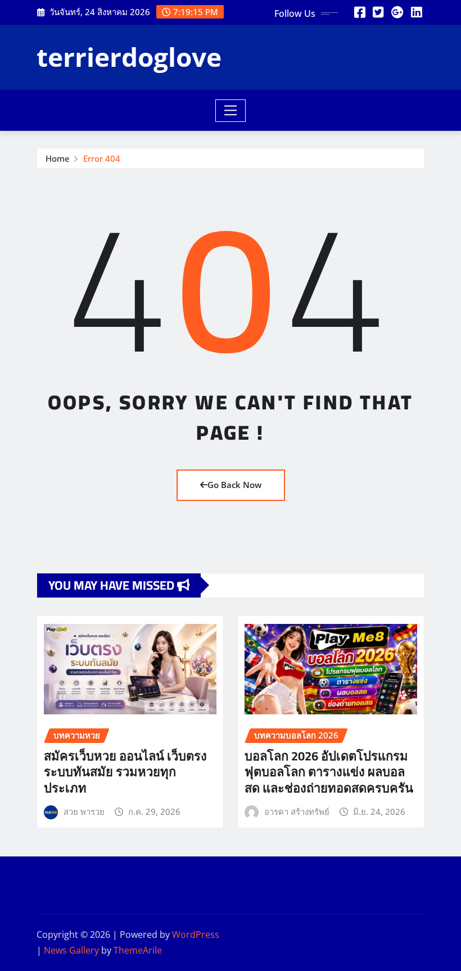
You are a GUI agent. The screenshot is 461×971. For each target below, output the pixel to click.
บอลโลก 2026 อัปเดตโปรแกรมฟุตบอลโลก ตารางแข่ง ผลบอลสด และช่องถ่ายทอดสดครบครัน (329, 772)
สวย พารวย (84, 811)
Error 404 (101, 158)
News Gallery (71, 950)
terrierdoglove (129, 56)
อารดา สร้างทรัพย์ (296, 811)
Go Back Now (234, 484)
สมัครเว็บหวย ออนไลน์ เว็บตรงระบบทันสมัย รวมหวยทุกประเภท (125, 772)
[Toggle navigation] (230, 110)
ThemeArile (138, 950)
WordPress (195, 934)
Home (58, 158)
